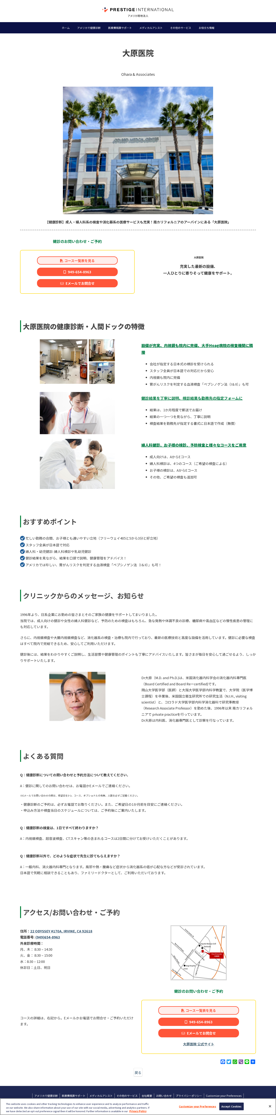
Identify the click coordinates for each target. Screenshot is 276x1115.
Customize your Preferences (197, 1106)
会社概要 (147, 1096)
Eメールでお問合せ (80, 283)
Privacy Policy (137, 1111)
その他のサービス (127, 1096)
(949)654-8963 (47, 937)
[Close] (270, 1106)
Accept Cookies (231, 1106)
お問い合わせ (164, 1096)
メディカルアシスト (101, 1096)
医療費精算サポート (73, 1096)
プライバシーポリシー (189, 1096)
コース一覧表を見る (79, 260)
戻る (138, 1072)
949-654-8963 (79, 271)
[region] (138, 1106)
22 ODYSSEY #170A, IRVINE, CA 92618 (61, 931)
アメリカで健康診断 (46, 1096)
